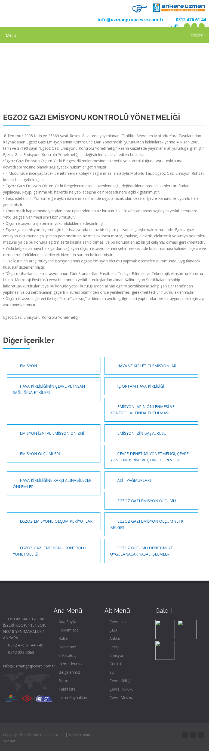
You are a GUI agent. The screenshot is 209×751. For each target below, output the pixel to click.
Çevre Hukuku (121, 689)
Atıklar (114, 638)
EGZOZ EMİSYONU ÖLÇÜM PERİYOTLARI (56, 521)
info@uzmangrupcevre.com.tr (130, 20)
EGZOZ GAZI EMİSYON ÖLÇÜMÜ (146, 500)
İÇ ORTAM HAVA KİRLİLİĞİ (140, 386)
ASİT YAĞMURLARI (133, 480)
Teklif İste (66, 689)
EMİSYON (28, 365)
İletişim (197, 35)
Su (111, 672)
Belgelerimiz (68, 672)
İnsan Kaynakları (72, 697)
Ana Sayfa (66, 621)
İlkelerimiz (66, 646)
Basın (62, 680)
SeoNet (9, 740)
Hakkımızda (68, 630)
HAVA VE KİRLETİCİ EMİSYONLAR (146, 365)
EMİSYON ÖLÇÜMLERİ (39, 453)
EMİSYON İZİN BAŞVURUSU (141, 433)
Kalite (62, 638)
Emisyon (116, 655)
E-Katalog (66, 655)
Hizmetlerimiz (69, 663)
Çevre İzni (117, 621)
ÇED (112, 630)
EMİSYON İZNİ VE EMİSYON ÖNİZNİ (51, 433)
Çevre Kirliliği (119, 680)
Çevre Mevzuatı (122, 697)
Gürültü (115, 663)
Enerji (113, 646)
